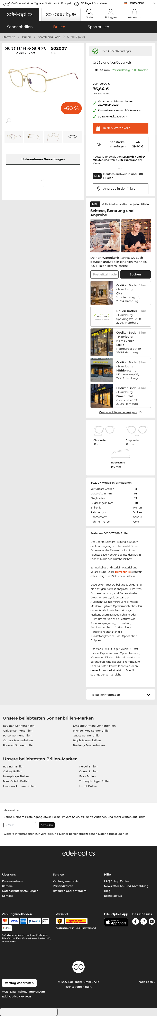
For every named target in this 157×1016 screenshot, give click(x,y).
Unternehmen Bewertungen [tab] (43, 159)
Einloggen (111, 17)
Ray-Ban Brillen (13, 766)
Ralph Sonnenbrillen (87, 740)
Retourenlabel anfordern (69, 890)
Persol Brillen (88, 766)
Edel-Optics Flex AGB (16, 996)
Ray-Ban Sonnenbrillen (19, 725)
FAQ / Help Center (116, 881)
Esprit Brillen (88, 786)
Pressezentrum (12, 881)
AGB (5, 991)
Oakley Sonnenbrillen (18, 730)
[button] (19, 14)
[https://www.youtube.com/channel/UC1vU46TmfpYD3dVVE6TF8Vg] (152, 921)
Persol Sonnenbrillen (17, 735)
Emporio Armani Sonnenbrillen (94, 725)
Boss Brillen (87, 776)
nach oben (146, 981)
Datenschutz (18, 991)
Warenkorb (134, 17)
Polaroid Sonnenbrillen (18, 745)
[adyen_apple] (45, 921)
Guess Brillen (88, 771)
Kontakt (7, 895)
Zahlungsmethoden (66, 881)
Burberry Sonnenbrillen (89, 745)
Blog (107, 890)
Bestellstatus (113, 895)
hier (125, 833)
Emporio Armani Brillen (19, 786)
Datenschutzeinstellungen (20, 890)
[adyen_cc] (5, 921)
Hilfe (107, 874)
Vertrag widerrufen (19, 983)
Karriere (7, 886)
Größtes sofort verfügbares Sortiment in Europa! (41, 3)
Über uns (9, 874)
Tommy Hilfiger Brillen (94, 781)
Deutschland (137, 2)
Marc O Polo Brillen (16, 781)
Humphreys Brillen (16, 776)
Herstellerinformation (105, 694)
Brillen (26, 37)
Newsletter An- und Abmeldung (126, 886)
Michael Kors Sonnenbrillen (91, 730)
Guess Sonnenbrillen (87, 735)
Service (58, 874)
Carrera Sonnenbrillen (18, 740)
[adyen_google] (7, 928)
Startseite (8, 37)
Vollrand (138, 512)
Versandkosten (63, 886)
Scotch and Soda (49, 37)
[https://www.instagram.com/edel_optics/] (143, 921)
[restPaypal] (34, 921)
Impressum (37, 991)
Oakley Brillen (12, 771)
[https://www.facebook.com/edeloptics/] (135, 921)
